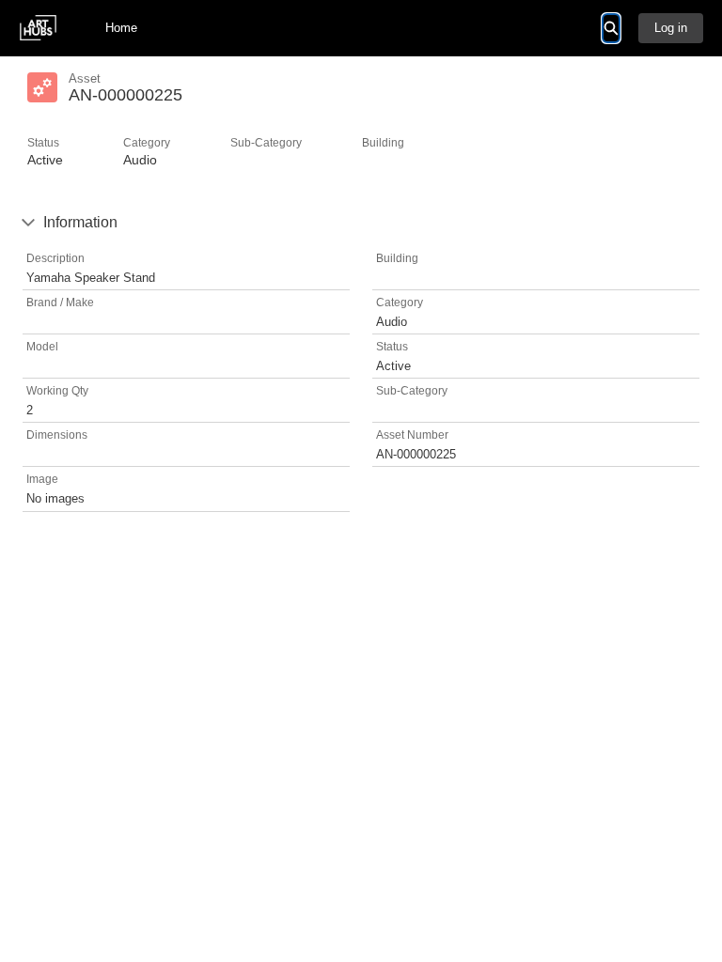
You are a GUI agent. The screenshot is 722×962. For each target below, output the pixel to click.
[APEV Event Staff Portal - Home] (37, 27)
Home (121, 28)
